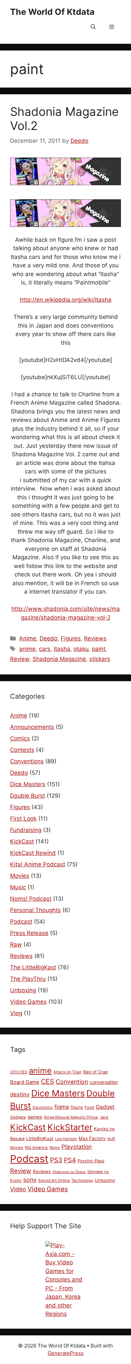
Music (18, 887)
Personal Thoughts (35, 910)
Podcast (21, 921)
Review (19, 659)
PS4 (70, 1160)
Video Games (28, 1001)
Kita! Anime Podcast (37, 864)
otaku (81, 648)
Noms (54, 1147)
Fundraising (25, 830)
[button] (93, 27)
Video (18, 1189)
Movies (19, 875)
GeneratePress (66, 1353)
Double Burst (27, 795)
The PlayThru (28, 978)
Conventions (27, 761)
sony (30, 1179)
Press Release (29, 933)
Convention (72, 1081)
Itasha (62, 648)
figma (61, 1106)
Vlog (16, 1013)
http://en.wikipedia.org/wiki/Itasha (66, 299)
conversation (104, 1082)
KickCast (22, 841)
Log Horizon (66, 1138)
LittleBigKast (39, 1138)
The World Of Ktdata (52, 12)
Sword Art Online (54, 1180)
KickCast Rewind (33, 853)
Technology (82, 1180)
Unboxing (23, 990)
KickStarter (69, 1127)
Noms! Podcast (30, 898)
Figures (71, 638)
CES (47, 1081)
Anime (27, 638)
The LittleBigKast (33, 967)
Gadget (105, 1106)
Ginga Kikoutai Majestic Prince (71, 1117)
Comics (20, 738)
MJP (111, 1138)
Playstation (76, 1146)
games (35, 1117)
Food (89, 1107)
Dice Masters (27, 784)
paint (98, 648)
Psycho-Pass (91, 1160)
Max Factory (92, 1138)
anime (27, 648)
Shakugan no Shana (69, 1172)
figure (77, 1107)
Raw (16, 944)
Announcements (32, 727)
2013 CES (18, 1072)
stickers (99, 659)
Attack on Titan (67, 1072)
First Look (23, 818)
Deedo (48, 638)
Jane (104, 1117)
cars (44, 648)
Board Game (24, 1082)
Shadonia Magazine (59, 659)
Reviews (95, 638)
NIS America (36, 1147)
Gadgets (18, 1117)
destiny (20, 1094)
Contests (22, 749)
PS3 (56, 1160)
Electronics (43, 1107)
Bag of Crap (95, 1071)
